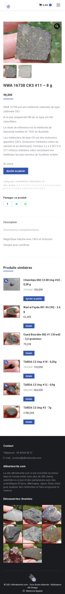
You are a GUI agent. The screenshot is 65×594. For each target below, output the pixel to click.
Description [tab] (10, 222)
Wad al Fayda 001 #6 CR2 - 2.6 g (41, 309)
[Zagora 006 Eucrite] (13, 514)
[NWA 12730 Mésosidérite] (52, 514)
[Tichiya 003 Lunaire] (32, 514)
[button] (57, 26)
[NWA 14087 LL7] (32, 534)
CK (43, 181)
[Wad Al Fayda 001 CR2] (32, 553)
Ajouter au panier (15, 171)
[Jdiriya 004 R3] (52, 534)
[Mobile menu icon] (58, 5)
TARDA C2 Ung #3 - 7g (37, 407)
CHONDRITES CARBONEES (28, 181)
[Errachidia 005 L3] (13, 553)
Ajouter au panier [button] (34, 299)
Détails (29, 326)
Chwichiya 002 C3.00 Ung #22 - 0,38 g (42, 282)
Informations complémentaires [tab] (21, 229)
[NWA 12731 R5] (13, 534)
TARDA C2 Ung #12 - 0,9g (39, 384)
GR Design (33, 587)
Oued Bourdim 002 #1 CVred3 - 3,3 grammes (41, 336)
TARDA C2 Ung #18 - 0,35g (39, 361)
